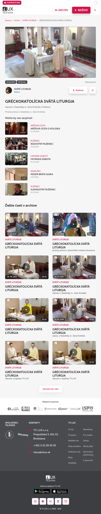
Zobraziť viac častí (50, 389)
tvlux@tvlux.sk (41, 452)
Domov (8, 20)
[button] (78, 90)
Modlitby (72, 463)
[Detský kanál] (65, 501)
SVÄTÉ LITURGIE (29, 20)
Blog (70, 457)
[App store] (60, 491)
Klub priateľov (74, 446)
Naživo (83, 10)
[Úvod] (8, 10)
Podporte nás (13, 3)
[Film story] (23, 435)
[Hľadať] (96, 3)
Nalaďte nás (73, 440)
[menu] (95, 10)
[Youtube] (50, 501)
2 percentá (88, 460)
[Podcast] (58, 501)
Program (72, 435)
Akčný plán (88, 446)
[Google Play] (42, 491)
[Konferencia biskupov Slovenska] (9, 435)
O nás (71, 429)
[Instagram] (35, 501)
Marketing (87, 429)
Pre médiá (87, 435)
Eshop (86, 440)
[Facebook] (43, 501)
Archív (63, 10)
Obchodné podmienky (88, 453)
